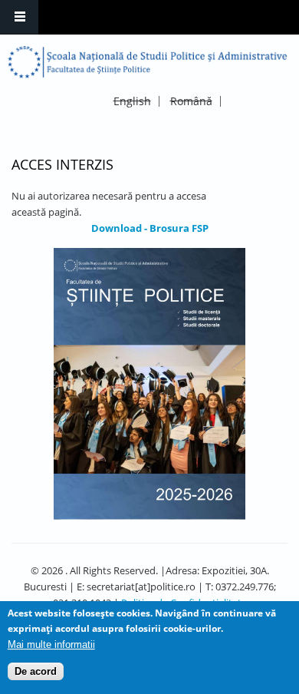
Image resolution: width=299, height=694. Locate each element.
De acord (36, 671)
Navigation (19, 17)
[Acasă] (148, 62)
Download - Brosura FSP (150, 228)
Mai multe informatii (51, 644)
